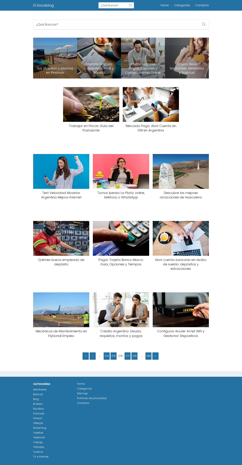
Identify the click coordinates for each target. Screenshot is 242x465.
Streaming (39, 428)
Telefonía (39, 437)
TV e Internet (41, 456)
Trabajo (38, 442)
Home (165, 5)
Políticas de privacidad (91, 398)
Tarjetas (38, 432)
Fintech (37, 418)
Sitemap (82, 393)
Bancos (38, 394)
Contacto (202, 5)
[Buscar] (130, 5)
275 (113, 356)
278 (134, 356)
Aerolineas (39, 389)
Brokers (38, 404)
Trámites (38, 447)
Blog (36, 399)
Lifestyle (38, 423)
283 (148, 356)
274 (107, 356)
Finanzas (38, 413)
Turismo (38, 452)
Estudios (38, 408)
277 (128, 356)
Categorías (182, 5)
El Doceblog (43, 5)
